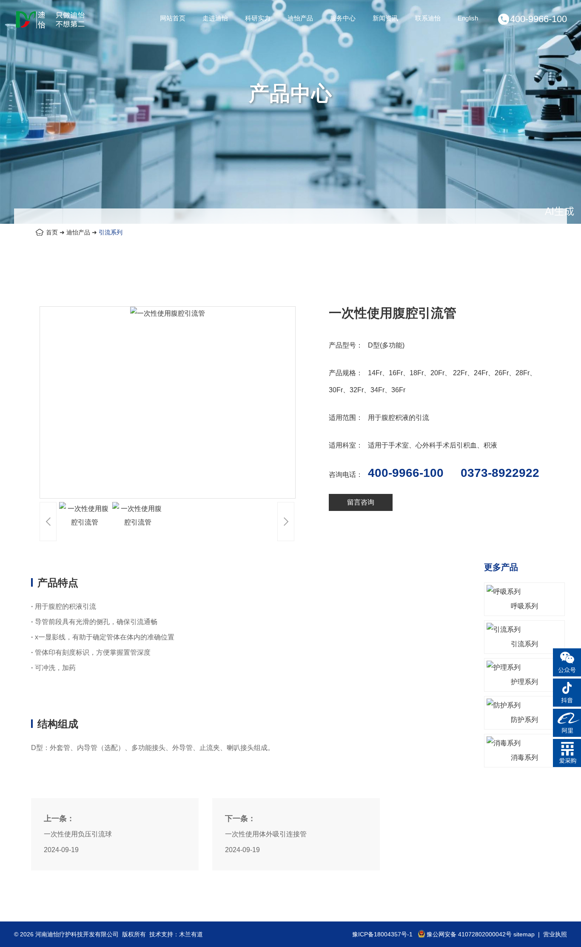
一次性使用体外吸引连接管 (266, 834)
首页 (52, 232)
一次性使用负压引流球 (78, 834)
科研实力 (258, 18)
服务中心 (343, 18)
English (468, 18)
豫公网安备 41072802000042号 (469, 934)
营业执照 (555, 934)
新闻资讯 (385, 18)
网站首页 (172, 18)
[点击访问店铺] (567, 764)
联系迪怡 (428, 18)
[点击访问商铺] (567, 734)
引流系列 (110, 232)
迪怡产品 (300, 18)
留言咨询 (360, 502)
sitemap (524, 934)
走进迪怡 (215, 18)
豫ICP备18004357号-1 (382, 934)
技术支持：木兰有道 (176, 934)
